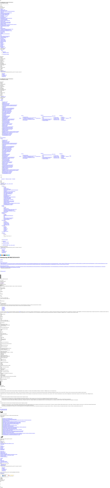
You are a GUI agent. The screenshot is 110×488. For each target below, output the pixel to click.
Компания (5, 227)
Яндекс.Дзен (4, 76)
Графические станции (15, 266)
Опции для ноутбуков (51, 266)
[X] (4, 255)
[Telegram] (9, 255)
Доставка (3, 310)
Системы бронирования (53, 263)
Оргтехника (75, 263)
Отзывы (3, 307)
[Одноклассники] (2, 255)
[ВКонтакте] (0, 255)
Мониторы (19, 266)
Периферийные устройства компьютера (96, 263)
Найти (1, 478)
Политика (1, 447)
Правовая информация (3, 453)
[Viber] (5, 255)
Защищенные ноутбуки (58, 266)
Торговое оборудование (46, 263)
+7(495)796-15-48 (3, 47)
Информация (2, 449)
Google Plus (3, 75)
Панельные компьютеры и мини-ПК (14, 267)
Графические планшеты (86, 266)
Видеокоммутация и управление (39, 264)
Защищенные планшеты (74, 266)
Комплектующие (6, 264)
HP (19, 311)
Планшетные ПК (80, 266)
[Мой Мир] (3, 255)
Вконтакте (3, 73)
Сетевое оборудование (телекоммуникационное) (16, 263)
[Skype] (8, 255)
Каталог (5, 187)
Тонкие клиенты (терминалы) (25, 266)
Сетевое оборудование (3, 461)
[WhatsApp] (6, 255)
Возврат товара (2, 452)
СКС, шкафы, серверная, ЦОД (61, 263)
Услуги (5, 207)
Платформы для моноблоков (94, 266)
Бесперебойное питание (81, 263)
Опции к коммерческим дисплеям (66, 266)
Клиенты (1, 448)
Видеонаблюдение (87, 263)
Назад (5, 186)
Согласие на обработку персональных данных (7, 455)
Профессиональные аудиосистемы (14, 264)
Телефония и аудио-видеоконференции (28, 263)
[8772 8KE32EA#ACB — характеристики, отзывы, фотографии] (2, 271)
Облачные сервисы (32, 264)
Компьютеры (2, 460)
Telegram (3, 74)
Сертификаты (2, 446)
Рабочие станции (6, 266)
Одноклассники (4, 251)
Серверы (1, 458)
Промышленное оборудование (38, 263)
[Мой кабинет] (0, 176)
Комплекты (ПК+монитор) (34, 266)
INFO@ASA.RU (3, 71)
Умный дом (2, 263)
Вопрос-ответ (2, 451)
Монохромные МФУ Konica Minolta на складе (7, 443)
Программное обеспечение (70, 263)
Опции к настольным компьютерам (43, 266)
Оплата (3, 309)
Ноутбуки (10, 266)
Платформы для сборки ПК (5, 267)
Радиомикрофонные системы (48, 264)
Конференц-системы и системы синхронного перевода (61, 264)
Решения (5, 214)
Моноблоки (2, 266)
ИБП (1, 459)
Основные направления (3, 456)
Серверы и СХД (6, 263)
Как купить (5, 221)
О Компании (2, 444)
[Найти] (1, 5)
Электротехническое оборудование (24, 264)
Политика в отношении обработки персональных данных (8, 454)
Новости (1, 445)
